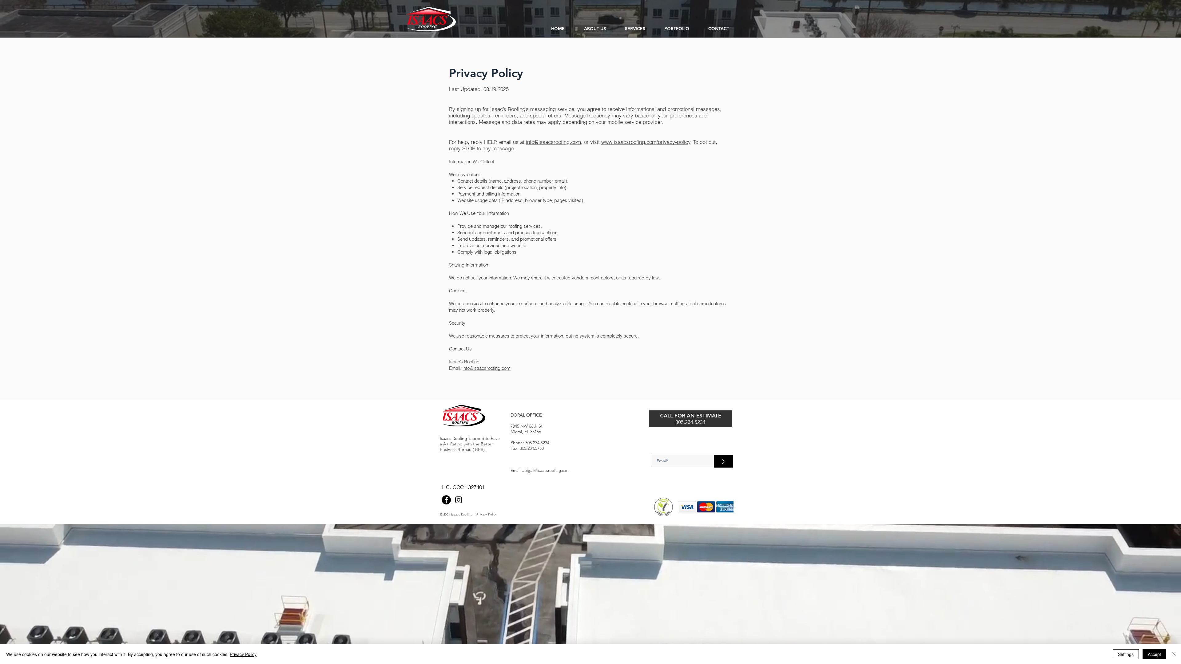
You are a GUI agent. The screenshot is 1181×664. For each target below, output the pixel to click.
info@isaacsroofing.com (553, 142)
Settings (1126, 654)
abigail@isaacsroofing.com (546, 470)
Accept (1154, 654)
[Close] (1173, 654)
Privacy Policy (243, 654)
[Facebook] (446, 499)
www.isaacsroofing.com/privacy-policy (645, 142)
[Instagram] (458, 499)
